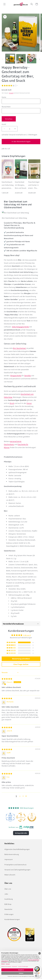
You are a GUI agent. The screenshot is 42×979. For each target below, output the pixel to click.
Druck (12, 403)
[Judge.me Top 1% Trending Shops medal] (31, 817)
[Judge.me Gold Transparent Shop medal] (10, 817)
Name (4, 97)
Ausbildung (8, 899)
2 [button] (19, 796)
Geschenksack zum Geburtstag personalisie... (8, 185)
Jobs (6, 894)
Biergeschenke (15, 375)
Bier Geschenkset (19, 348)
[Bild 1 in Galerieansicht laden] (10, 58)
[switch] (37, 976)
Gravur (29, 403)
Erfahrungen (9, 914)
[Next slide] (37, 176)
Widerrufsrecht (9, 875)
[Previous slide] (4, 176)
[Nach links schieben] (2, 59)
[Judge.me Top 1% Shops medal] (21, 817)
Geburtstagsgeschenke (20, 327)
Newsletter (8, 909)
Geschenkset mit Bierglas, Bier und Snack (20, 185)
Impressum (8, 859)
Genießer (27, 375)
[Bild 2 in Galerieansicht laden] (21, 58)
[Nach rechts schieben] (39, 59)
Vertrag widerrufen (21, 833)
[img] (7, 679)
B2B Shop (7, 904)
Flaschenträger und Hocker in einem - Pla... (34, 185)
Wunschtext (6, 107)
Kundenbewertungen (12, 919)
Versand (11, 93)
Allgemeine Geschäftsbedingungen (17, 849)
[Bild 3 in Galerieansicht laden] (31, 58)
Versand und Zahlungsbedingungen (17, 870)
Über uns (7, 889)
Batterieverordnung (11, 854)
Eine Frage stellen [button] (21, 664)
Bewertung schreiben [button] (21, 659)
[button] (4, 4)
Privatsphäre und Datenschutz (15, 865)
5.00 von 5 (27, 635)
